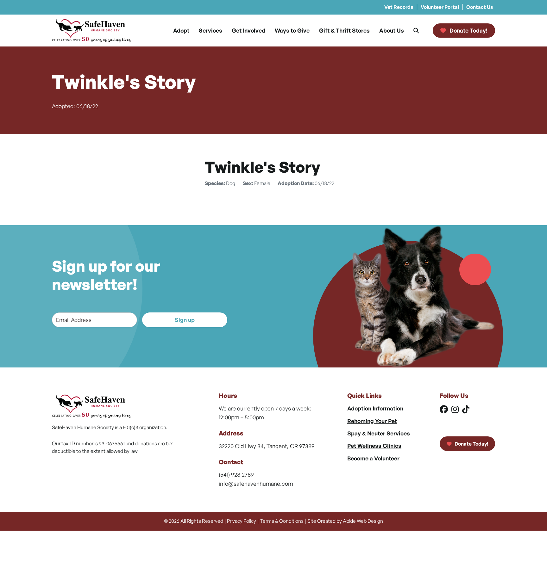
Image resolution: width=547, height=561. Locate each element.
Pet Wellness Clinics (374, 445)
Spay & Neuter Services (378, 433)
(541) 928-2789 (236, 474)
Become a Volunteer (373, 458)
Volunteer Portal (440, 7)
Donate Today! (471, 444)
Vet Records (398, 7)
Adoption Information (375, 408)
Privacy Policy (241, 521)
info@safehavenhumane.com (256, 483)
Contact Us (479, 7)
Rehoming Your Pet (372, 420)
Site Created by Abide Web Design (345, 521)
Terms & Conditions (282, 521)
